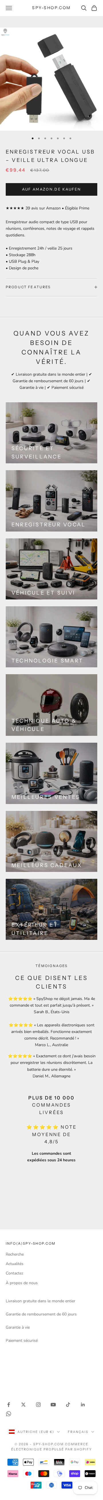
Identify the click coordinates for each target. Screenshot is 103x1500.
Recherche (15, 1254)
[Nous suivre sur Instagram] (38, 1404)
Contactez (14, 1273)
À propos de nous (22, 1283)
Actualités (14, 1263)
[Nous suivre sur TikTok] (68, 1404)
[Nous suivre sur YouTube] (53, 1404)
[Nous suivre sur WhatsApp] (8, 1414)
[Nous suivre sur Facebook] (8, 1404)
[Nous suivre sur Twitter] (23, 1404)
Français (78, 1432)
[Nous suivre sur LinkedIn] (83, 1404)
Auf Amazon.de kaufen (51, 189)
